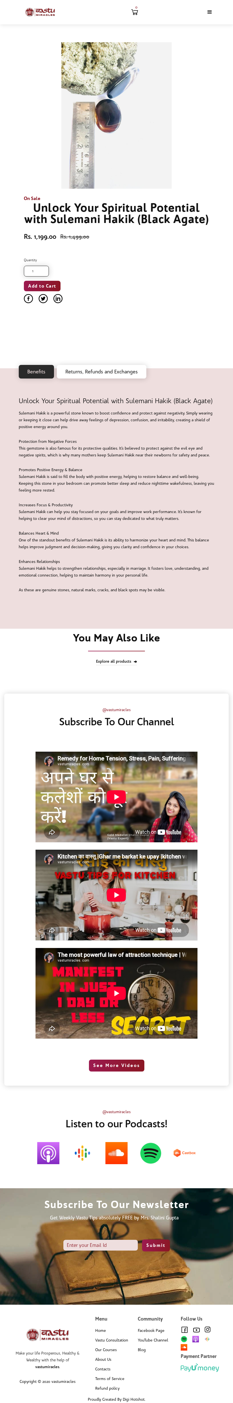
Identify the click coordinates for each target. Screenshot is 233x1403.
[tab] (36, 372)
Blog (142, 1349)
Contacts (103, 1369)
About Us (103, 1359)
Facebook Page (151, 1330)
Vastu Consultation (111, 1340)
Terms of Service (109, 1378)
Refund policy (107, 1388)
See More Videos (116, 1065)
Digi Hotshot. (134, 1399)
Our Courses (106, 1349)
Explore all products (113, 661)
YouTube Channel (153, 1340)
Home (100, 1330)
